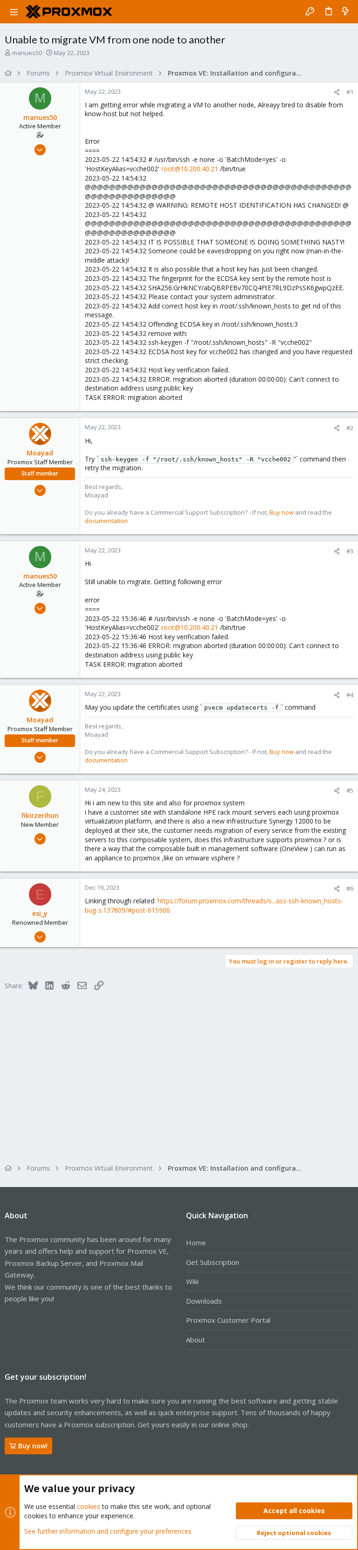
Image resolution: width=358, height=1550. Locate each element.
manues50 (27, 53)
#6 (349, 888)
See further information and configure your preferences (108, 1531)
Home (196, 1242)
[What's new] (345, 11)
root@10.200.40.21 (189, 168)
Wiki (192, 1281)
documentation (106, 521)
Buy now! (33, 1445)
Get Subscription (212, 1262)
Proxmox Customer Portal (228, 1320)
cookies (88, 1506)
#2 (349, 428)
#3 (349, 551)
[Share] (336, 92)
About (195, 1339)
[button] (14, 11)
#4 (349, 695)
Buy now (281, 512)
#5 (349, 790)
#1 (349, 92)
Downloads (204, 1301)
